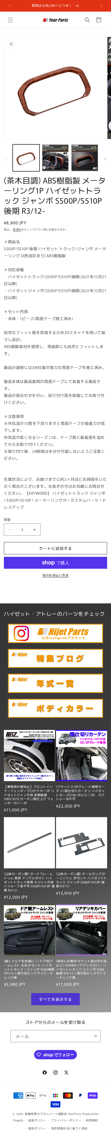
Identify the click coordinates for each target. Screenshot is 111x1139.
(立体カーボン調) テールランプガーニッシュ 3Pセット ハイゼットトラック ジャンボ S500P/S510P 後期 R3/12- (81, 880)
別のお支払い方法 (55, 575)
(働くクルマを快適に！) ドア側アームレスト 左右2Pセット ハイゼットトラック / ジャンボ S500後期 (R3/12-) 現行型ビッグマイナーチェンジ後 (29, 969)
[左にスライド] (5, 159)
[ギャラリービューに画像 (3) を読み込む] (84, 157)
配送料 (17, 229)
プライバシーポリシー (66, 1120)
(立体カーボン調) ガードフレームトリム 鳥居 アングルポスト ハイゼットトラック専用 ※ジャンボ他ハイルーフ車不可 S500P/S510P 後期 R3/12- (29, 882)
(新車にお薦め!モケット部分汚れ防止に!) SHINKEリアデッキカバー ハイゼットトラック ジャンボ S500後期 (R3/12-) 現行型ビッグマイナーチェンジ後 (81, 969)
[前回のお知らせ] (9, 5)
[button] (10, 20)
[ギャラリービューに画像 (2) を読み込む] (55, 157)
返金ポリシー (37, 1120)
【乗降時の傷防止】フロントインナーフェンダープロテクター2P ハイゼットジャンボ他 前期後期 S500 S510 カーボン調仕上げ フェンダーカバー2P (29, 795)
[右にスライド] (105, 159)
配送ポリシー (37, 1128)
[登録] (94, 1036)
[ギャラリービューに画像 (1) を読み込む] (26, 157)
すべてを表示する (55, 999)
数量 (7, 519)
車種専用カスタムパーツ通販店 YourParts (53, 1114)
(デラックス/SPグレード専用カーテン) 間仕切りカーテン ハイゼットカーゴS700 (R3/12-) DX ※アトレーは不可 (80, 793)
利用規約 (92, 1120)
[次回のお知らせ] (101, 5)
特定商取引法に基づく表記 (69, 1128)
